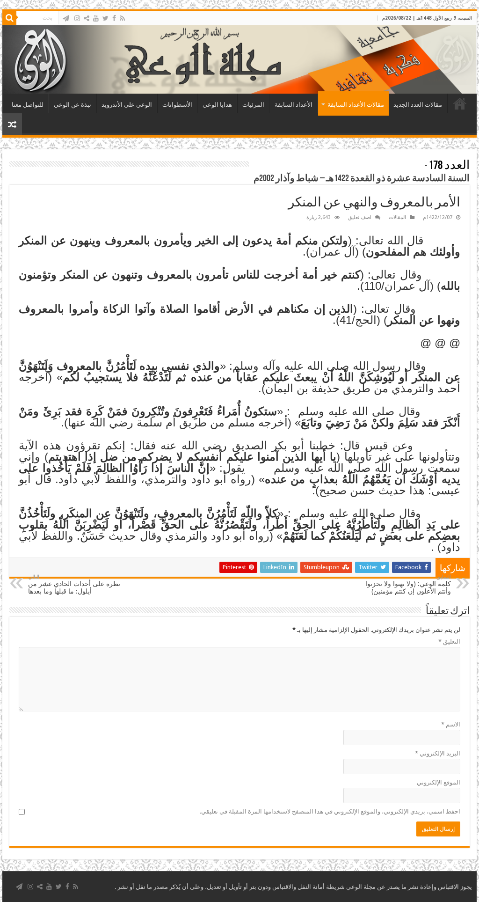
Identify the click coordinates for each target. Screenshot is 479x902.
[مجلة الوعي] (239, 59)
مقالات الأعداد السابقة (355, 104)
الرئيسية (460, 103)
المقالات (397, 217)
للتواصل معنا (28, 104)
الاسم (450, 724)
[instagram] (77, 18)
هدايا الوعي (217, 104)
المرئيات (253, 104)
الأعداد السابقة (293, 104)
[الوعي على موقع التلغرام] (66, 18)
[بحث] (9, 18)
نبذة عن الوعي (72, 104)
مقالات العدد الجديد (417, 104)
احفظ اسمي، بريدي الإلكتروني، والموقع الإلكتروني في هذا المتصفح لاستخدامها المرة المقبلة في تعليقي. (330, 811)
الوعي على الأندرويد (127, 104)
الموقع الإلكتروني (438, 782)
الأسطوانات (177, 104)
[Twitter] (105, 18)
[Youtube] (96, 18)
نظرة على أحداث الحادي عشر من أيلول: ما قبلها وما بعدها (74, 584)
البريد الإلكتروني (437, 753)
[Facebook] (114, 18)
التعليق (449, 641)
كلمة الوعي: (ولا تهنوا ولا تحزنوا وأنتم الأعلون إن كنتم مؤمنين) (408, 584)
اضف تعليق (359, 217)
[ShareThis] (86, 18)
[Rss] (122, 18)
